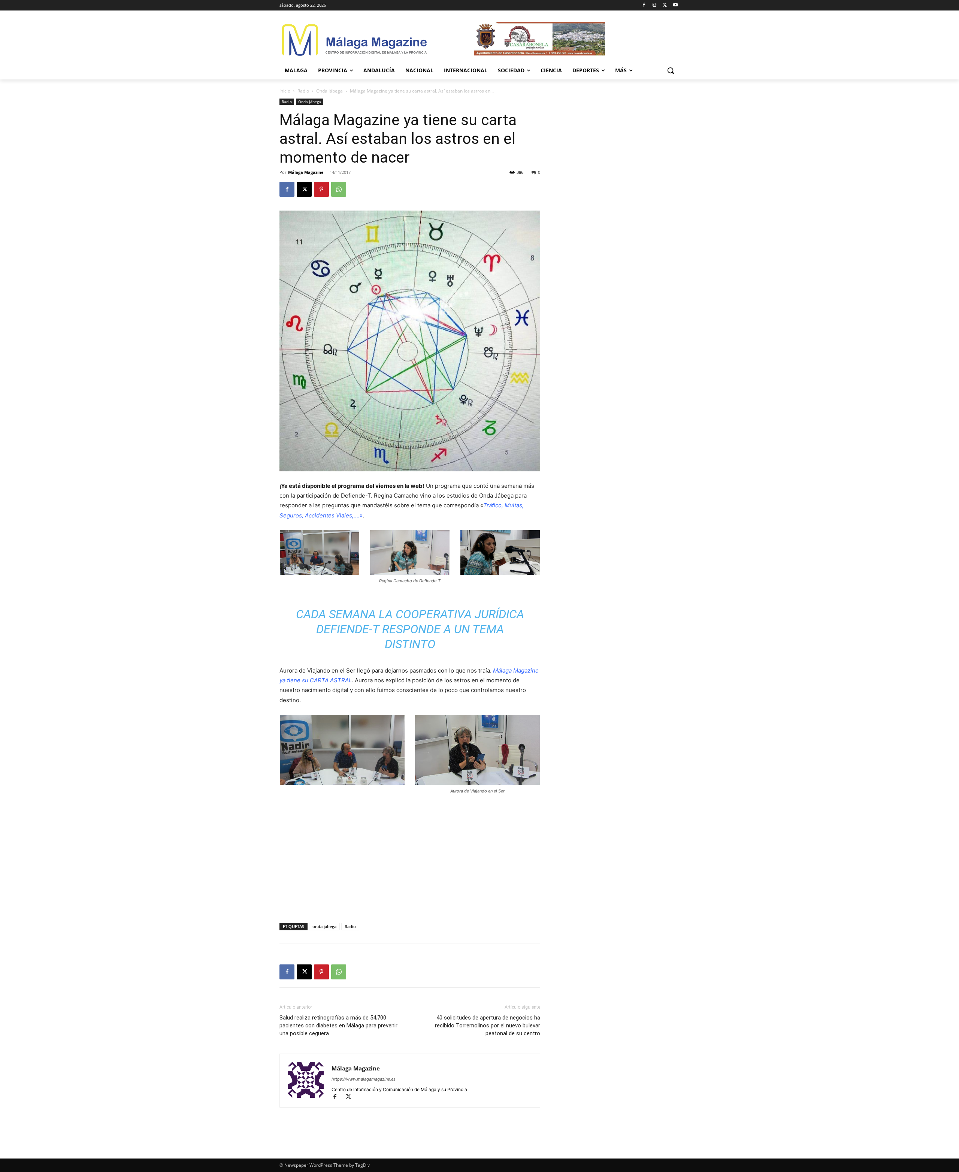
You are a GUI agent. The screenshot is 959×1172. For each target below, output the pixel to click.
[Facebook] (644, 5)
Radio (303, 91)
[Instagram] (654, 5)
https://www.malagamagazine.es (364, 1079)
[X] (664, 5)
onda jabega (324, 926)
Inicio (284, 91)
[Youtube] (675, 5)
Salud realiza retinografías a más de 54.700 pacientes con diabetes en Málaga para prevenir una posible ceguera (338, 1025)
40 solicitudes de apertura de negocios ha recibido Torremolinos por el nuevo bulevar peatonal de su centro (487, 1025)
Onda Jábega (329, 91)
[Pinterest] (321, 189)
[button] (671, 70)
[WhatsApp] (338, 189)
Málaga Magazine (306, 172)
